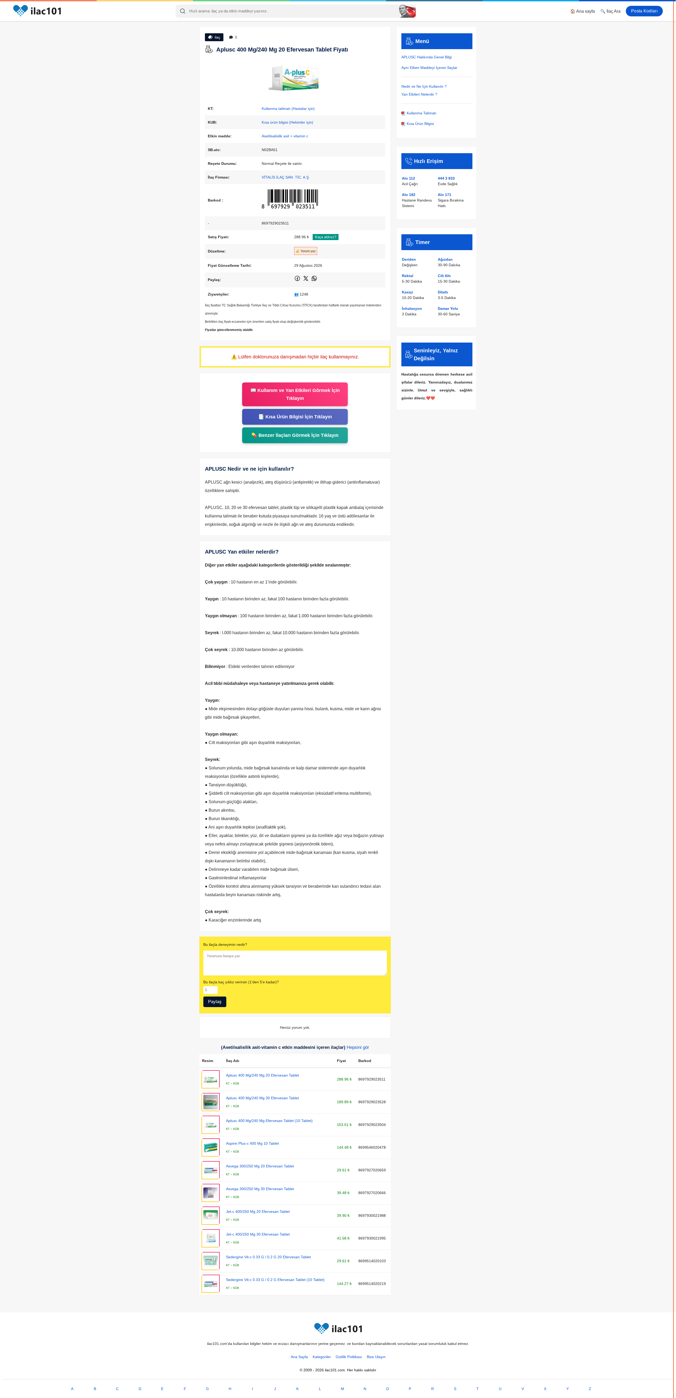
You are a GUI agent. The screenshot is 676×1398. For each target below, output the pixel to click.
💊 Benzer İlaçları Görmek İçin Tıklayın (295, 435)
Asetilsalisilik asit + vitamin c (285, 136)
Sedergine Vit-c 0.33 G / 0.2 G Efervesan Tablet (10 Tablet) (275, 1280)
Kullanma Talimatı (421, 113)
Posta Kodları (644, 11)
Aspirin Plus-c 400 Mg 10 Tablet (252, 1143)
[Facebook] (297, 280)
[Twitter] (306, 280)
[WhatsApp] (314, 280)
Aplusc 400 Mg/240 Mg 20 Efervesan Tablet (262, 1075)
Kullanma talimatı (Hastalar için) (288, 108)
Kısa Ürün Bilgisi (420, 123)
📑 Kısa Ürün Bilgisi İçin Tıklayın (295, 416)
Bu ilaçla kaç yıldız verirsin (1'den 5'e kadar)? (241, 982)
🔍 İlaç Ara (610, 11)
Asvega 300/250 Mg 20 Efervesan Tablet (260, 1166)
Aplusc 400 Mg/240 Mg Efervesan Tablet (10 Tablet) (269, 1121)
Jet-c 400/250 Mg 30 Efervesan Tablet (258, 1234)
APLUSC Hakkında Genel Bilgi (426, 57)
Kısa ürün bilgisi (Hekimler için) (287, 122)
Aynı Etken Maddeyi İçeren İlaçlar (429, 68)
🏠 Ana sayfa (582, 11)
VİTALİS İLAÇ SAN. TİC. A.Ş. (286, 177)
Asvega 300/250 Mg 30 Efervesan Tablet (260, 1189)
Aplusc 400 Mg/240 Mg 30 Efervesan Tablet (262, 1098)
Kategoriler (322, 1357)
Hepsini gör (358, 1047)
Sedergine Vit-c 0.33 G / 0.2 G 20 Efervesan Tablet (268, 1257)
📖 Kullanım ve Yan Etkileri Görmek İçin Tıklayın (295, 394)
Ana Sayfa (299, 1357)
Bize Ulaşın (376, 1357)
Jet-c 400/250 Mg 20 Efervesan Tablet (258, 1211)
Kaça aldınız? (325, 237)
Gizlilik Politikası (349, 1357)
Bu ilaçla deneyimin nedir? (225, 944)
